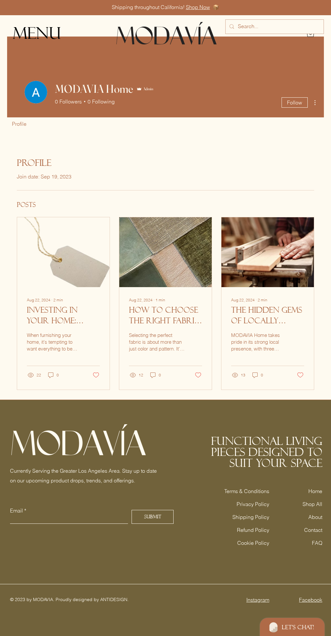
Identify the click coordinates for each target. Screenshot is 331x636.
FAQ (317, 543)
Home (315, 491)
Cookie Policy (253, 543)
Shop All (312, 504)
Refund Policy (253, 530)
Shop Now (198, 7)
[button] (38, 33)
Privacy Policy (253, 504)
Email (16, 510)
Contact (313, 530)
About (315, 517)
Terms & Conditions (246, 491)
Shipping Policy (250, 517)
